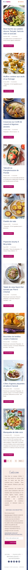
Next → (21, 461)
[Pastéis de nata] (14, 194)
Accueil (7, 554)
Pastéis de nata (9, 221)
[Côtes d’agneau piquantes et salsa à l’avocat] (14, 360)
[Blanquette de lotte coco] (14, 409)
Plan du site (17, 554)
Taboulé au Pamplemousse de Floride (11, 170)
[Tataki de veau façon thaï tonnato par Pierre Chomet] (14, 264)
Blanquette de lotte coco (13, 432)
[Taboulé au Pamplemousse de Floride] (14, 145)
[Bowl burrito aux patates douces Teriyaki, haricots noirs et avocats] (14, 6)
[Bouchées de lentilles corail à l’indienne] (14, 313)
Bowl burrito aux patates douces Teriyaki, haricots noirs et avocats (13, 31)
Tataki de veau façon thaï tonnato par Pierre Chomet (13, 289)
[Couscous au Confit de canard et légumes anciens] (14, 99)
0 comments (14, 36)
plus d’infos (9, 45)
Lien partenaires (14, 558)
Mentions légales (13, 556)
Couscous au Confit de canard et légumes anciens (12, 124)
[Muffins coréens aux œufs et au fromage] (14, 53)
